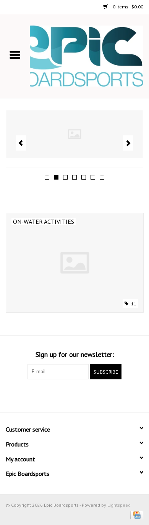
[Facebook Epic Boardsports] (33, 395)
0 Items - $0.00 (127, 7)
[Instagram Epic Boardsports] (116, 395)
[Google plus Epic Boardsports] (61, 395)
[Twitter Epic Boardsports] (47, 395)
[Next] (128, 143)
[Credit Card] (135, 514)
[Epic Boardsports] (89, 55)
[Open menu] (15, 54)
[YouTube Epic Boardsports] (88, 395)
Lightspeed (119, 505)
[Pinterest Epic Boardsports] (74, 395)
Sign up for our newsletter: (75, 354)
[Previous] (21, 143)
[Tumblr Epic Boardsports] (102, 395)
